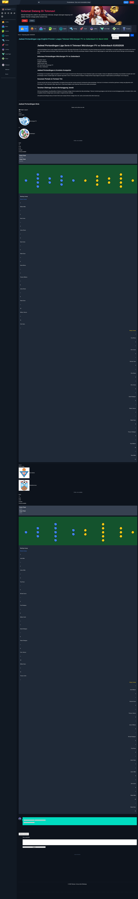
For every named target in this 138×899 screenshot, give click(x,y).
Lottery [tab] (95, 28)
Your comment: (26, 837)
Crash (6, 44)
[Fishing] (73, 30)
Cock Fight (8, 54)
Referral (7, 69)
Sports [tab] (64, 28)
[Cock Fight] (105, 30)
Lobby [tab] (26, 28)
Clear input (115, 37)
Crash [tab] (85, 28)
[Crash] (83, 30)
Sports (7, 35)
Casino (7, 31)
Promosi (7, 65)
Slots (6, 26)
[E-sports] (126, 30)
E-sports (4, 61)
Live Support (8, 9)
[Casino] (52, 30)
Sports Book (57, 95)
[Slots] (42, 30)
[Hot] (33, 30)
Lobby (7, 22)
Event (6, 74)
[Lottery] (93, 30)
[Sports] (62, 30)
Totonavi (69, 95)
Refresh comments (24, 834)
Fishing (7, 40)
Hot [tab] (35, 28)
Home (19, 34)
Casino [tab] (54, 28)
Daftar (131, 2)
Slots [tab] (44, 28)
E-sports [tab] (128, 28)
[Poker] (116, 30)
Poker (6, 58)
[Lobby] (24, 30)
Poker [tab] (118, 28)
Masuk (126, 2)
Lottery (7, 49)
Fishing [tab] (75, 28)
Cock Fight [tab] (106, 28)
